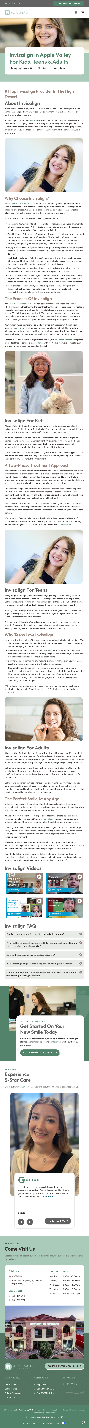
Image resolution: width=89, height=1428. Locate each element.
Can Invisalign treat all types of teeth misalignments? (35, 934)
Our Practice (10, 1384)
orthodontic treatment (65, 339)
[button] (82, 12)
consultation (38, 342)
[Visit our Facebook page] (6, 3)
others (23, 1086)
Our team (18, 328)
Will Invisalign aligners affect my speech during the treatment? (40, 963)
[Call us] (69, 12)
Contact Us (10, 1397)
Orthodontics (11, 1388)
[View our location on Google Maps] (14, 3)
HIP (61, 1417)
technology (48, 819)
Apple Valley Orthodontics (19, 203)
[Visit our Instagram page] (10, 3)
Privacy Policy (55, 1410)
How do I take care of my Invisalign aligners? (30, 954)
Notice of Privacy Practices (73, 1410)
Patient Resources (13, 1393)
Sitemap (45, 1410)
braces (32, 120)
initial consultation (20, 303)
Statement (50, 1412)
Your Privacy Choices (51, 1423)
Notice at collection (31, 1423)
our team (54, 1041)
